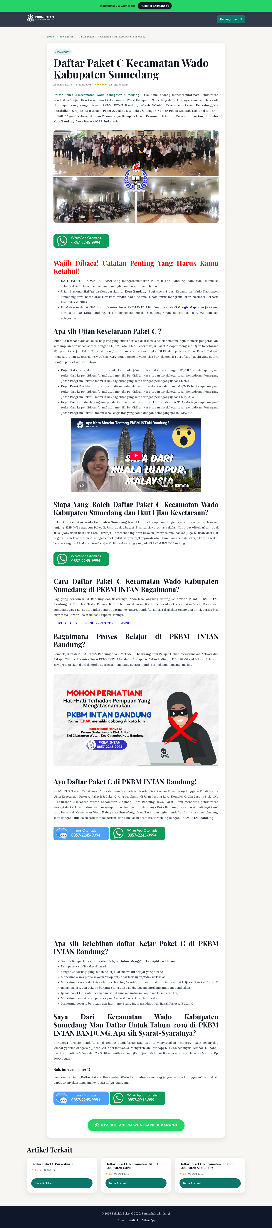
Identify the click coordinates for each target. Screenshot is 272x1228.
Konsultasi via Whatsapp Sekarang (139, 1125)
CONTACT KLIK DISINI (112, 623)
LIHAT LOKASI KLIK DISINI (73, 623)
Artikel (133, 1220)
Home (51, 36)
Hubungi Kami (229, 19)
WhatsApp (149, 1220)
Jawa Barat (66, 36)
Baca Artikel (44, 1183)
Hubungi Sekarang (153, 5)
